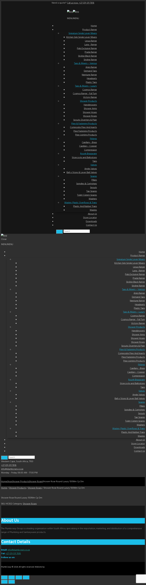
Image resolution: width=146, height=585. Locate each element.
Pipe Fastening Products (85, 131)
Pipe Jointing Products (86, 135)
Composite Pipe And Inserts (83, 127)
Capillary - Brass (89, 142)
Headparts (92, 78)
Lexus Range (91, 41)
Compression (90, 150)
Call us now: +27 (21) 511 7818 (80, 3)
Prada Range (91, 52)
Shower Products (88, 101)
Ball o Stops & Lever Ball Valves (82, 172)
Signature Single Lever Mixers (83, 33)
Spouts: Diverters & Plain (85, 120)
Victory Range (90, 97)
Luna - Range (90, 45)
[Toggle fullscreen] (11, 577)
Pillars (94, 180)
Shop (9, 481)
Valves (94, 165)
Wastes (93, 210)
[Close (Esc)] (26, 577)
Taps (95, 161)
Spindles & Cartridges (86, 184)
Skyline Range (90, 60)
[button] (73, 18)
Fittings (93, 139)
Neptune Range (89, 75)
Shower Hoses (90, 112)
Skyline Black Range (87, 56)
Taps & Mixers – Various (85, 63)
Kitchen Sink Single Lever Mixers (81, 37)
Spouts (93, 187)
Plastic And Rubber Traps (85, 206)
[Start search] (4, 458)
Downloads (91, 221)
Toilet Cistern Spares (87, 195)
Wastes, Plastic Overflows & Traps (80, 203)
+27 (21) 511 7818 (8, 465)
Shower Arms (90, 108)
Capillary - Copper (88, 146)
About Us (92, 214)
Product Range (89, 30)
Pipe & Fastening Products (84, 124)
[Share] (19, 577)
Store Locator (90, 218)
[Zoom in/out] (4, 577)
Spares (93, 176)
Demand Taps (90, 71)
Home (94, 26)
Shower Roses (90, 116)
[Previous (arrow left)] (4, 582)
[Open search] (59, 232)
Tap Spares (91, 191)
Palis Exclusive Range (87, 48)
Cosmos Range (89, 90)
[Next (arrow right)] (11, 582)
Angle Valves (90, 169)
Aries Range (91, 67)
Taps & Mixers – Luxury (86, 86)
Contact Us (91, 225)
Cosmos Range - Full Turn (85, 94)
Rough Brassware (88, 154)
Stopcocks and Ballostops (84, 157)
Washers (93, 199)
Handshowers (90, 105)
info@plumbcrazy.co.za (12, 469)
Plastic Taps (91, 82)
